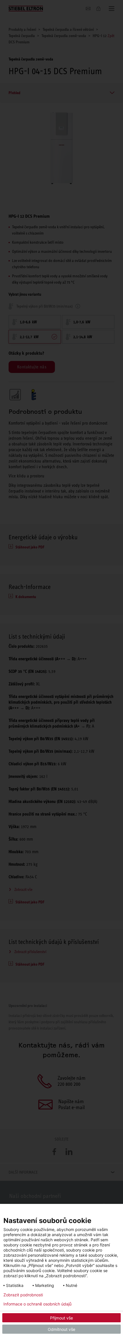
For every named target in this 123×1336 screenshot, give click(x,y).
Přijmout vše (61, 1317)
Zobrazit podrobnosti (23, 1295)
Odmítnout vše (61, 1329)
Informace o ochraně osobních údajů (37, 1304)
